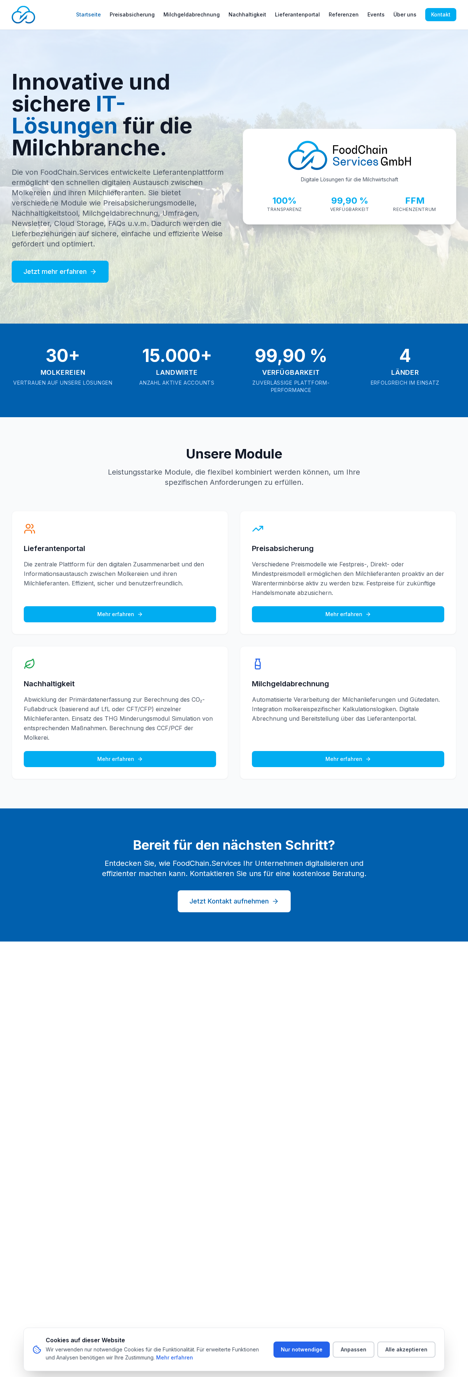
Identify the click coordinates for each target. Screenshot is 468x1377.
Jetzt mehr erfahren (55, 271)
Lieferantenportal (297, 14)
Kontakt (440, 14)
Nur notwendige (301, 1349)
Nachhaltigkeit (247, 14)
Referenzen (344, 14)
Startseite (88, 14)
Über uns (404, 14)
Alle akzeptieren (406, 1349)
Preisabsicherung (132, 14)
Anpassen (353, 1349)
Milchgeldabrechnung (191, 14)
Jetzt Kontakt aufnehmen (229, 901)
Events (376, 14)
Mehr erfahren (115, 614)
